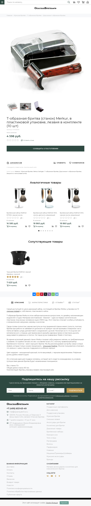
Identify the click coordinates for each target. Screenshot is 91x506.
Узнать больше (52, 503)
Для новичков (52, 410)
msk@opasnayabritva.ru (18, 412)
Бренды (50, 460)
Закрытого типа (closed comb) (17, 173)
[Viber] (49, 294)
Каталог (17, 171)
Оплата (9, 470)
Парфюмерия (52, 447)
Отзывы (10, 476)
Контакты (10, 473)
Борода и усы (52, 435)
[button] (38, 230)
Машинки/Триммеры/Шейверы (59, 453)
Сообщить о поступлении (45, 149)
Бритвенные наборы (55, 432)
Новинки (50, 450)
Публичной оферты (62, 396)
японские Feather (50, 346)
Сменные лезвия (53, 419)
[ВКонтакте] (34, 294)
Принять (64, 503)
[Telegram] (56, 294)
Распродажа (52, 441)
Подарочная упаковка (55, 413)
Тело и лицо (51, 438)
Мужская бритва (27, 171)
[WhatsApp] (53, 294)
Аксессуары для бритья (56, 422)
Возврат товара (13, 482)
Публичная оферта (14, 495)
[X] (45, 294)
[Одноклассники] (38, 294)
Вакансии (10, 479)
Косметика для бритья (55, 426)
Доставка (10, 467)
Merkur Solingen (38, 171)
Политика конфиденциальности (19, 488)
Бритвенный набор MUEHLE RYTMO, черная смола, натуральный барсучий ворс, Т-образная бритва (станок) (18, 214)
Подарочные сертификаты (57, 407)
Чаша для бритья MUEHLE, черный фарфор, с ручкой (19, 273)
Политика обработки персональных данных (24, 492)
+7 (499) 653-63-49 (17, 408)
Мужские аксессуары (55, 456)
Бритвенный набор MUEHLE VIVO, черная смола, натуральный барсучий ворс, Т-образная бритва (72, 214)
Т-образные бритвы (52, 171)
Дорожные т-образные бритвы (70, 171)
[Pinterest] (41, 294)
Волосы (50, 444)
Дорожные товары (54, 429)
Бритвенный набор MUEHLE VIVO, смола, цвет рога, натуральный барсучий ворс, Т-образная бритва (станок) (45, 214)
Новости (10, 485)
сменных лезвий (13, 311)
